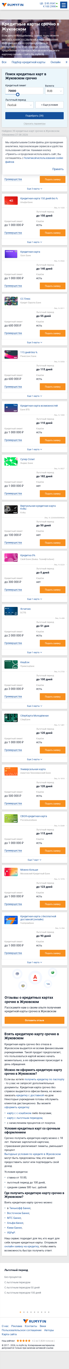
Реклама (16, 1326)
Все (4, 62)
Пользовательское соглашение (22, 1330)
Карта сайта (9, 1334)
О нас (5, 1326)
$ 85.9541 (50, 3)
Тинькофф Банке (19, 1208)
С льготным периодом (17, 1282)
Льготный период (15, 99)
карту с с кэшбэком (19, 1113)
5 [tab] (34, 1312)
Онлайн (56, 62)
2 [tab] (24, 1312)
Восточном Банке (18, 1213)
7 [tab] (41, 1312)
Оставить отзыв (34, 1020)
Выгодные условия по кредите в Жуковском (32, 1154)
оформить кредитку (16, 1107)
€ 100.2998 (49, 6)
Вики (43, 1326)
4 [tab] (31, 1312)
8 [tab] (45, 1312)
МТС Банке (14, 1218)
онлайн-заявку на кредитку (21, 1246)
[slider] (17, 94)
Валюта (49, 85)
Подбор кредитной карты (28, 62)
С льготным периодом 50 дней (22, 1287)
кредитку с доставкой (30, 1095)
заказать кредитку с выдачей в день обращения (30, 39)
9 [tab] (48, 1312)
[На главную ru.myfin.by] (34, 1321)
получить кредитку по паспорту (44, 1079)
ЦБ (41, 3)
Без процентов (12, 1277)
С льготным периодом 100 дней (22, 1292)
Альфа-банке (15, 1223)
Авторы (49, 1330)
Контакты (31, 1326)
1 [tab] (20, 1312)
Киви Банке (14, 1227)
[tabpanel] (32, 1282)
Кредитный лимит (15, 85)
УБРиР (11, 1232)
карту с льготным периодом (24, 1118)
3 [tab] (27, 1312)
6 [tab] (38, 1312)
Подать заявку (53, 179)
